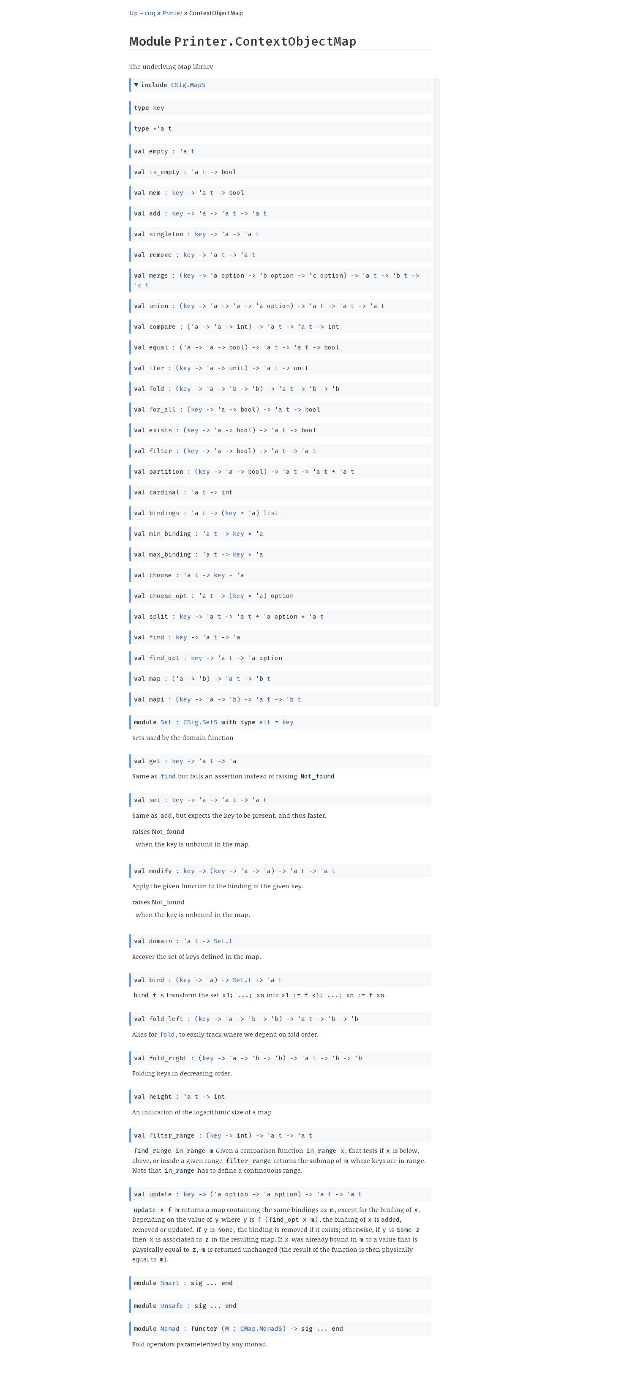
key (177, 193)
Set (166, 722)
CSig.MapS (188, 85)
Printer (172, 13)
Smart (170, 1283)
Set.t (223, 941)
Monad (170, 1328)
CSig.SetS (200, 722)
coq (150, 13)
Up (133, 13)
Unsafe (172, 1306)
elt (265, 722)
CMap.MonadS (261, 1328)
